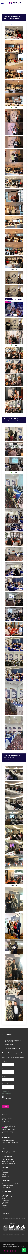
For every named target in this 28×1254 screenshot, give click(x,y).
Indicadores (5, 1200)
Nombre (5, 1061)
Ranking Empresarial (8, 1152)
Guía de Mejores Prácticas (10, 1142)
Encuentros (5, 1172)
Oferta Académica (7, 1185)
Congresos (5, 1171)
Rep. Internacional (7, 1159)
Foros (4, 1174)
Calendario (5, 1176)
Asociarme (5, 1121)
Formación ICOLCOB (8, 1129)
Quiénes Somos (7, 1118)
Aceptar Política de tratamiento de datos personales (9, 1098)
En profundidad (7, 1197)
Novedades (5, 1202)
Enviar (5, 1106)
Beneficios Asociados (8, 1120)
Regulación (5, 1204)
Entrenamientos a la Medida (10, 1184)
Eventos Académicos (8, 1133)
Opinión (4, 1207)
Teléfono (5, 1076)
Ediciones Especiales (8, 1209)
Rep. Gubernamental (8, 1161)
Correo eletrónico (7, 1084)
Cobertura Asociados (8, 1163)
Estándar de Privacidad (9, 1144)
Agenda (4, 1205)
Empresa (4, 1069)
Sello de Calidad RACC (9, 1140)
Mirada (4, 1198)
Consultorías (6, 1187)
